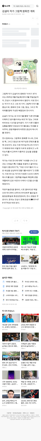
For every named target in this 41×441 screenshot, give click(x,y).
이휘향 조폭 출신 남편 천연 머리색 (13, 282)
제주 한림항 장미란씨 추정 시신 (32, 295)
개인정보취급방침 (17, 413)
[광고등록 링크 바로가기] (38, 24)
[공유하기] (37, 18)
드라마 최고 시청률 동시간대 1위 (32, 291)
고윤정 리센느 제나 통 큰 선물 (32, 300)
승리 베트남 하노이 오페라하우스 (32, 286)
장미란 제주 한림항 (12, 286)
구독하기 (34, 232)
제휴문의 (32, 413)
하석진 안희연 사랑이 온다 (32, 282)
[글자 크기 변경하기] (33, 18)
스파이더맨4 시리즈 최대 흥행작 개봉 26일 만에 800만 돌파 (13, 295)
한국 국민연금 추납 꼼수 (13, 300)
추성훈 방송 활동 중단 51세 (13, 291)
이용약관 (9, 413)
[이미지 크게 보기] (35, 61)
